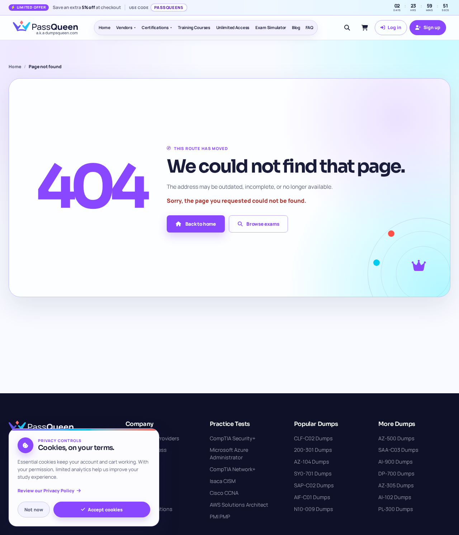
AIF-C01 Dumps (312, 497)
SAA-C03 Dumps (398, 449)
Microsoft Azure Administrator (229, 453)
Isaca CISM (223, 481)
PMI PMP (220, 516)
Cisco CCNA (224, 492)
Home (104, 27)
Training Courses (194, 27)
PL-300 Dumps (395, 509)
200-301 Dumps (313, 449)
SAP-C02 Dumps (314, 485)
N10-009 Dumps (313, 509)
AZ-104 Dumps (311, 461)
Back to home (200, 224)
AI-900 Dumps (395, 461)
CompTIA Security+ (232, 438)
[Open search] (347, 27)
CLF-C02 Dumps (313, 438)
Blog (296, 27)
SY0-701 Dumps (313, 473)
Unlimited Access (232, 27)
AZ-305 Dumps (396, 485)
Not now (33, 509)
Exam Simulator (270, 27)
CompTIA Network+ (232, 469)
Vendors (124, 27)
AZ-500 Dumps (396, 438)
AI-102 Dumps (394, 497)
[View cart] (364, 27)
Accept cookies (105, 509)
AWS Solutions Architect (239, 504)
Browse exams (262, 224)
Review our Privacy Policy (46, 491)
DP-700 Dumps (396, 473)
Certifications (155, 27)
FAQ (309, 27)
